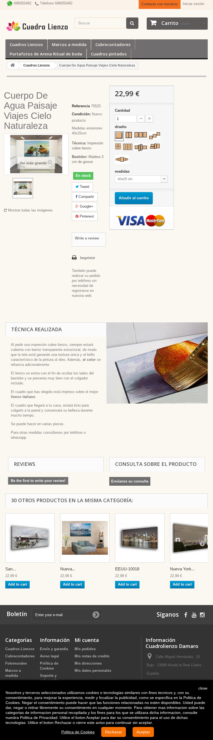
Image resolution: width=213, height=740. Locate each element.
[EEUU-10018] (139, 538)
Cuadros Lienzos (26, 44)
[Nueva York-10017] (85, 538)
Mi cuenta (87, 640)
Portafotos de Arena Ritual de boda (46, 54)
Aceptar (143, 732)
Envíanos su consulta (129, 481)
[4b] (128, 146)
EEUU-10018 (127, 569)
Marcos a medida (69, 44)
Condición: (81, 114)
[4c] (141, 147)
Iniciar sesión (193, 4)
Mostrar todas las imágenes (30, 210)
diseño (121, 127)
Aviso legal (49, 656)
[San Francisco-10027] (30, 538)
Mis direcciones (88, 663)
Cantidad (122, 110)
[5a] (122, 159)
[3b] (154, 136)
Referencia (81, 106)
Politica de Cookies (78, 732)
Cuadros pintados (109, 54)
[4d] (154, 146)
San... (10, 569)
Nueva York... (182, 569)
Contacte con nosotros (159, 4)
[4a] (118, 146)
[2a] (128, 135)
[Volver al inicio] (12, 65)
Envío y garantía (54, 649)
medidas (123, 171)
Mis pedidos (85, 649)
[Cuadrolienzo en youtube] (194, 614)
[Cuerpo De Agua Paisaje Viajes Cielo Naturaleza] (22, 188)
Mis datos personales (93, 670)
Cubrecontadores (113, 44)
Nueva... (67, 569)
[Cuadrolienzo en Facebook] (185, 614)
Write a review (87, 238)
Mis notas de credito (92, 656)
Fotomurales (16, 663)
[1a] (119, 135)
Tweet (84, 187)
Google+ (86, 206)
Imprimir (87, 258)
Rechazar (113, 732)
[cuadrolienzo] (37, 26)
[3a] (140, 135)
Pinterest (86, 216)
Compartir (85, 197)
